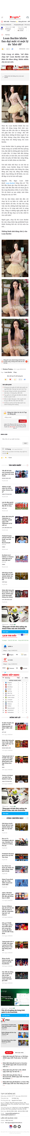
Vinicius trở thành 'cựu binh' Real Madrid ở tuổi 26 (7, 777)
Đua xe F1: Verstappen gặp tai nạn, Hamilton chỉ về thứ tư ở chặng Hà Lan (8, 842)
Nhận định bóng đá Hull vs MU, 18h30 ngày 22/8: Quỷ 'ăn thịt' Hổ (8, 742)
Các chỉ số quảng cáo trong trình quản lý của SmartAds (13, 1011)
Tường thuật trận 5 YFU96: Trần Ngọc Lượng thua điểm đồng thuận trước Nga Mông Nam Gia (8, 760)
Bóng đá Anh (23, 21)
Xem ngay (5, 631)
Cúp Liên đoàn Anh (7, 527)
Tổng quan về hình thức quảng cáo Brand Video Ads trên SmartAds (14, 627)
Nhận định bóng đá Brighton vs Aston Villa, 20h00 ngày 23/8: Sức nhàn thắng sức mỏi (16, 1083)
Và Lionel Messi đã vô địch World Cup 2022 (9, 1041)
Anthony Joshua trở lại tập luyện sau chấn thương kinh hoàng (15, 403)
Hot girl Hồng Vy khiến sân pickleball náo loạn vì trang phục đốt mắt (15, 392)
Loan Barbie (10, 183)
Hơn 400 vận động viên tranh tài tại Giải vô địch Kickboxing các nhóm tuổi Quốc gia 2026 (7, 976)
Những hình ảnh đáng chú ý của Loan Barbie (14, 76)
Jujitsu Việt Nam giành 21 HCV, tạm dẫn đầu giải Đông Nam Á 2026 (8, 895)
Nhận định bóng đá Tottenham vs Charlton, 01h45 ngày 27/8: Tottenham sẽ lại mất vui (8, 521)
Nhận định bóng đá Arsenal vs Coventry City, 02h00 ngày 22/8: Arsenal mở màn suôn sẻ (15, 1064)
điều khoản (12, 427)
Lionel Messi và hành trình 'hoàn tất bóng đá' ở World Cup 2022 (9, 1026)
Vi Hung (8, 449)
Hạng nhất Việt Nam (23, 640)
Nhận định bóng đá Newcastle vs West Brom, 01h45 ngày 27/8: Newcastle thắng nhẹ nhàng (8, 593)
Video (3, 547)
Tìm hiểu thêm (6, 1015)
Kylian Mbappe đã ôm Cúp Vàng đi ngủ (9, 1033)
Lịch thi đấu (9, 635)
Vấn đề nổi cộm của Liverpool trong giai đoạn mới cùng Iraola (8, 473)
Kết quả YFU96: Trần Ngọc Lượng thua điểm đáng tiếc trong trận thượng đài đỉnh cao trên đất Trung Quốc (7, 928)
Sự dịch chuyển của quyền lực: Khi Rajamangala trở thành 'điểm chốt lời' (8, 726)
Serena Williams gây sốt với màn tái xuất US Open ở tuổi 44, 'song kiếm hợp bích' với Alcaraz (8, 910)
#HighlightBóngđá (18, 24)
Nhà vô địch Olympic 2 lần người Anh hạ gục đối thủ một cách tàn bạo (15, 399)
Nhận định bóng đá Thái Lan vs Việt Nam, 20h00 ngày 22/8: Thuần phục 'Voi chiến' (15, 1057)
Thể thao (7, 34)
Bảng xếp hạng (10, 674)
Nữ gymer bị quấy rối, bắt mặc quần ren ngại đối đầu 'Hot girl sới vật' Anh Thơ (16, 388)
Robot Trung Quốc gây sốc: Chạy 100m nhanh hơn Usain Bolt (7, 881)
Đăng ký (23, 421)
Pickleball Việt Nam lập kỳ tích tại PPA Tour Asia (8, 855)
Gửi (25, 443)
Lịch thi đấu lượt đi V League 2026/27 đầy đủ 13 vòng (7, 504)
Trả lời (10, 457)
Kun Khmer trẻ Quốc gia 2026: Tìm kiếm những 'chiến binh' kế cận (8, 868)
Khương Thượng (7, 369)
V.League (4, 640)
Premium (13, 21)
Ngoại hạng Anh (6, 478)
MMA (3, 767)
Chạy (15, 372)
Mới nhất (6, 21)
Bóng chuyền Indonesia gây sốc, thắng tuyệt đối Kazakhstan (7, 961)
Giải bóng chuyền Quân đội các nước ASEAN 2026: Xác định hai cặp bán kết (7, 576)
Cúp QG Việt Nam (12, 640)
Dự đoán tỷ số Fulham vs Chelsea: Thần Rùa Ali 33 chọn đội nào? (8, 558)
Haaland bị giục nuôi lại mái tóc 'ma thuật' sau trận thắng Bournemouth (8, 540)
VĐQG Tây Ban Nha (7, 494)
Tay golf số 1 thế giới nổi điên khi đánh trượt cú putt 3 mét (15, 396)
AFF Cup (4, 732)
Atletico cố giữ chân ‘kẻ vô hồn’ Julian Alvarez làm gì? (7, 489)
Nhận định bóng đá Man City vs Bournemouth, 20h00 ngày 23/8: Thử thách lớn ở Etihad (16, 1076)
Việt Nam (4, 508)
